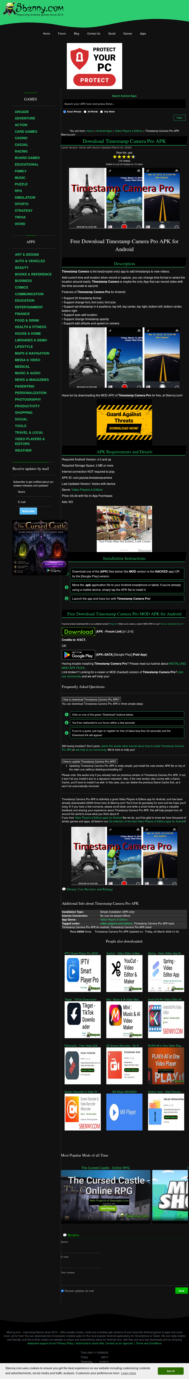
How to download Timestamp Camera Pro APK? (91, 699)
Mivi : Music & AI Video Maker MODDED (124, 999)
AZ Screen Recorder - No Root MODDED (124, 1045)
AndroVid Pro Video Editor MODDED (166, 999)
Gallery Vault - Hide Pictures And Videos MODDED (166, 1092)
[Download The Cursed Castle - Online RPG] (105, 1195)
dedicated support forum (42, 1343)
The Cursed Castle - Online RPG (105, 1167)
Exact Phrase (74, 111)
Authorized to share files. (90, 1343)
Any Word (109, 111)
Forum (62, 33)
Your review (68, 1272)
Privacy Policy (66, 1343)
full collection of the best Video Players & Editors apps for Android (147, 821)
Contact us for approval (119, 1343)
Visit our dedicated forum (172, 624)
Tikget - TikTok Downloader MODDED (83, 999)
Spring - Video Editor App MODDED (166, 953)
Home (46, 33)
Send (182, 1290)
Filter (180, 118)
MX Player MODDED (124, 1092)
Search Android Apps (124, 96)
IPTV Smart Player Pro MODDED (83, 953)
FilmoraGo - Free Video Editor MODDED (83, 1045)
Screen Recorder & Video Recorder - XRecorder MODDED (83, 1092)
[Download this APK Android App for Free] (78, 631)
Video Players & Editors (87, 490)
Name (64, 1241)
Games (127, 33)
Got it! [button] (171, 1371)
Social (111, 33)
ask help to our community (90, 749)
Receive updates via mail (79, 1290)
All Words (93, 111)
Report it (114, 624)
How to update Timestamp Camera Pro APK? (89, 761)
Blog (76, 33)
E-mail (64, 1256)
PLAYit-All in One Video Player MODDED (166, 1045)
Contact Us (93, 33)
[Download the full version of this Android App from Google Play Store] (78, 654)
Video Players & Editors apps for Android (98, 817)
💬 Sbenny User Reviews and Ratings (87, 889)
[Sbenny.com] (33, 8)
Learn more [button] (128, 1373)
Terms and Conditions (148, 1343)
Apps (143, 33)
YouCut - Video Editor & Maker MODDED (124, 953)
